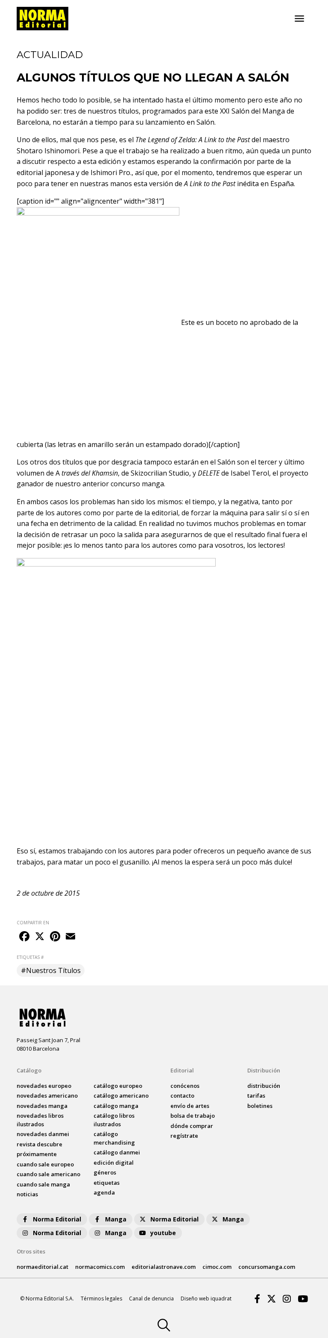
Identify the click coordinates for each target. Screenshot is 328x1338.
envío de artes (189, 1106)
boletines (259, 1106)
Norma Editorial (57, 1219)
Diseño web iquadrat (206, 1298)
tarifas (256, 1095)
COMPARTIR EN (33, 923)
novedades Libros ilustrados (40, 1120)
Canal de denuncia (151, 1298)
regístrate (184, 1135)
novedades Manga (42, 1106)
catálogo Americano (121, 1095)
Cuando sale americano (48, 1174)
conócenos (184, 1086)
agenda (104, 1192)
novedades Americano (47, 1095)
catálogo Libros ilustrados (114, 1120)
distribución (263, 1086)
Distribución (263, 1070)
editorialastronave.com (164, 1267)
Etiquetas (107, 1182)
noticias (27, 1194)
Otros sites (31, 1251)
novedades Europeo (44, 1086)
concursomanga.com (266, 1267)
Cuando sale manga (43, 1184)
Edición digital (114, 1162)
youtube (163, 1233)
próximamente (37, 1154)
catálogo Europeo (118, 1086)
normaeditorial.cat (42, 1267)
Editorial (182, 1070)
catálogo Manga (116, 1106)
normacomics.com (100, 1267)
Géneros (105, 1172)
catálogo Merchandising (114, 1138)
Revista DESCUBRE (39, 1144)
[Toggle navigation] (299, 18)
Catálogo (29, 1070)
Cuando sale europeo (45, 1164)
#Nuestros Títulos (51, 970)
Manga (115, 1219)
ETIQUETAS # (30, 957)
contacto (182, 1095)
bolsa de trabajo (192, 1115)
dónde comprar (191, 1126)
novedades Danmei (43, 1134)
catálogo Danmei (117, 1152)
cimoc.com (216, 1267)
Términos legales (101, 1298)
